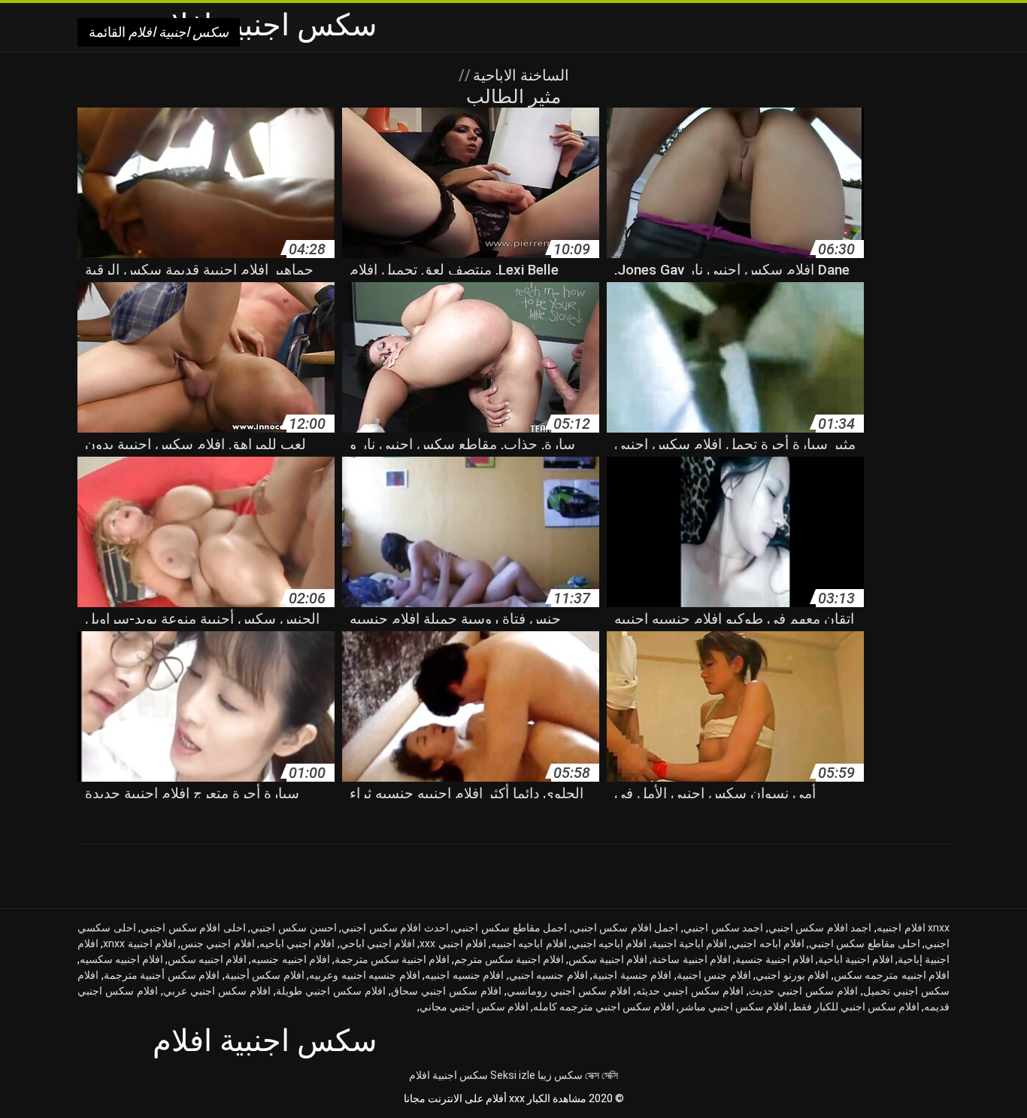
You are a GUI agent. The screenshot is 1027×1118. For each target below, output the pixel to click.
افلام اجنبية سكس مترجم (509, 959)
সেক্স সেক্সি (601, 1075)
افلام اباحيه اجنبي (609, 943)
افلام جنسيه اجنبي (548, 975)
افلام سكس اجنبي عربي (217, 991)
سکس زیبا (560, 1075)
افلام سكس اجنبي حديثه (690, 991)
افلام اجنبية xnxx (139, 943)
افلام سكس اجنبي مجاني (474, 1007)
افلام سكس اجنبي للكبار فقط (855, 1007)
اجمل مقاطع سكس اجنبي (510, 928)
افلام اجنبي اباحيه (297, 943)
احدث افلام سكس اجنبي (395, 928)
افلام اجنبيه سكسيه (121, 959)
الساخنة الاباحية (519, 75)
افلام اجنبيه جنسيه (290, 959)
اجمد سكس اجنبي (723, 928)
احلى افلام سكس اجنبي (193, 928)
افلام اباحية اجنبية (690, 943)
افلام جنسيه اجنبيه (464, 975)
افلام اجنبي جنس (217, 943)
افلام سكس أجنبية (264, 975)
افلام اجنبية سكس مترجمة (392, 959)
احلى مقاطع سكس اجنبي (864, 943)
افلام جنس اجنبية (714, 975)
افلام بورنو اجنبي (792, 975)
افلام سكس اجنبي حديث (803, 991)
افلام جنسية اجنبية (631, 975)
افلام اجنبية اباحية (855, 959)
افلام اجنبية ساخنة (691, 959)
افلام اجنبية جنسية (774, 959)
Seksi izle (512, 1075)
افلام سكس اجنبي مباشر (733, 1007)
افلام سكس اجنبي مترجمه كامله (603, 1007)
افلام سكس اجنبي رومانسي (569, 991)
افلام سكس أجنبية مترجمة (162, 975)
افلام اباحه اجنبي (768, 943)
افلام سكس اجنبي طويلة (331, 991)
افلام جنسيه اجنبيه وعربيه (364, 975)
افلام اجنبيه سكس (207, 959)
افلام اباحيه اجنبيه (529, 943)
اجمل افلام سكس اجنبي (625, 928)
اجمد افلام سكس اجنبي (820, 928)
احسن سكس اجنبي (293, 928)
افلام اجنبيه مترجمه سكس (892, 975)
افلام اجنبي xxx (453, 943)
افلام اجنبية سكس (607, 959)
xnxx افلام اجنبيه (913, 928)
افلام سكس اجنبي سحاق (446, 991)
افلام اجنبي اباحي (378, 943)
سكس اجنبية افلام (448, 1075)
